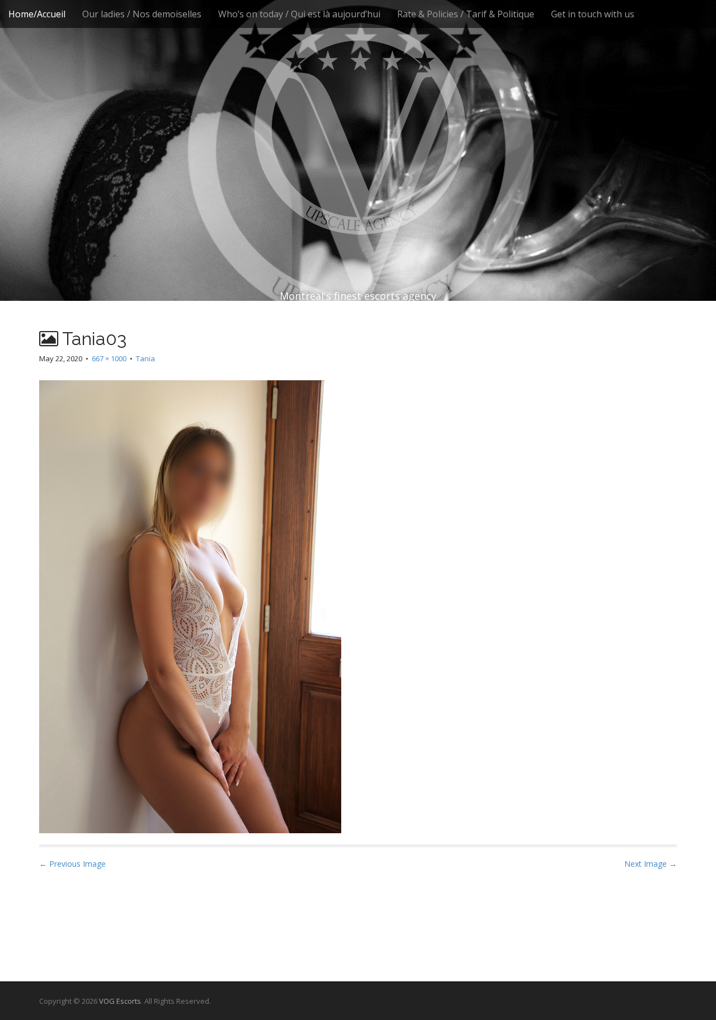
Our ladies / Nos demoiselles (141, 14)
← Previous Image (72, 863)
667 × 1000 (109, 358)
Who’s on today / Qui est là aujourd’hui (299, 14)
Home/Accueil (36, 14)
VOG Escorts (120, 1001)
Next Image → (650, 863)
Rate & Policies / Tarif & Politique (465, 14)
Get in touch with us (592, 14)
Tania (145, 358)
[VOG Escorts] (358, 128)
